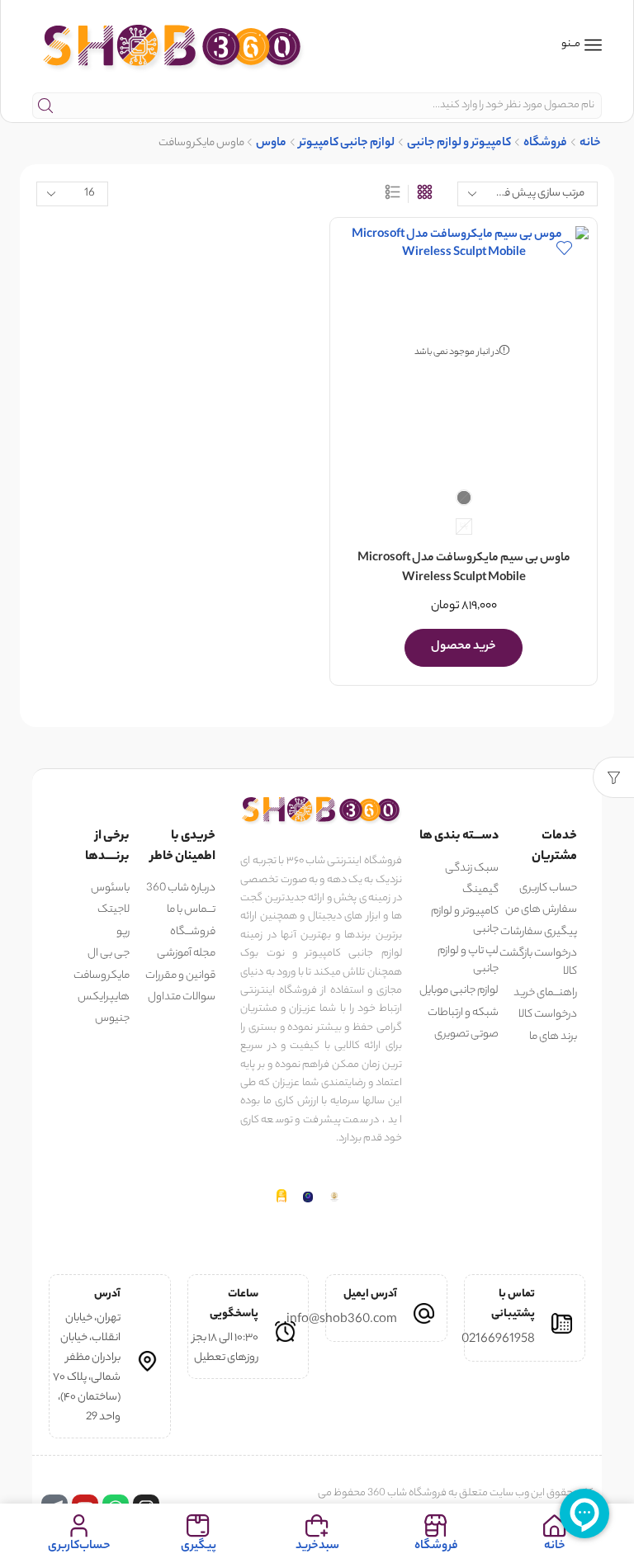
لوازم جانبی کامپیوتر (347, 144)
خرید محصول (463, 647)
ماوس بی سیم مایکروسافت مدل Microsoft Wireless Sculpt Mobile (463, 568)
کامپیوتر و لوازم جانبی (459, 144)
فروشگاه (545, 144)
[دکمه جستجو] (45, 105)
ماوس (271, 144)
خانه (590, 144)
